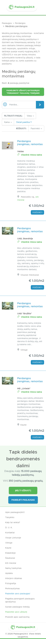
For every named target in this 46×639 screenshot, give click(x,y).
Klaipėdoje (10, 553)
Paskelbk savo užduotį (16, 612)
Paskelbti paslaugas (23, 499)
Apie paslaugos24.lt (15, 512)
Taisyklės (9, 517)
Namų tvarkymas (13, 568)
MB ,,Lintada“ (23, 389)
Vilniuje (8, 543)
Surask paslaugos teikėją (17, 607)
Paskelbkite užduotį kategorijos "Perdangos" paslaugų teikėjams (23, 91)
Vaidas (20, 151)
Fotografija (10, 583)
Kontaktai (10, 533)
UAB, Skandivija (25, 239)
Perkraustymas (12, 589)
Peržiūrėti (37, 212)
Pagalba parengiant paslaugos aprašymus (20, 600)
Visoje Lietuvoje (13, 538)
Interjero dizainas (13, 578)
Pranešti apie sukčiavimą (17, 617)
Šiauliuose (10, 558)
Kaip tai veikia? (12, 522)
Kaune (8, 548)
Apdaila (9, 573)
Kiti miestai (10, 563)
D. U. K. (9, 528)
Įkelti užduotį (23, 490)
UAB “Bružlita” (24, 314)
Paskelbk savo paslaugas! (17, 594)
